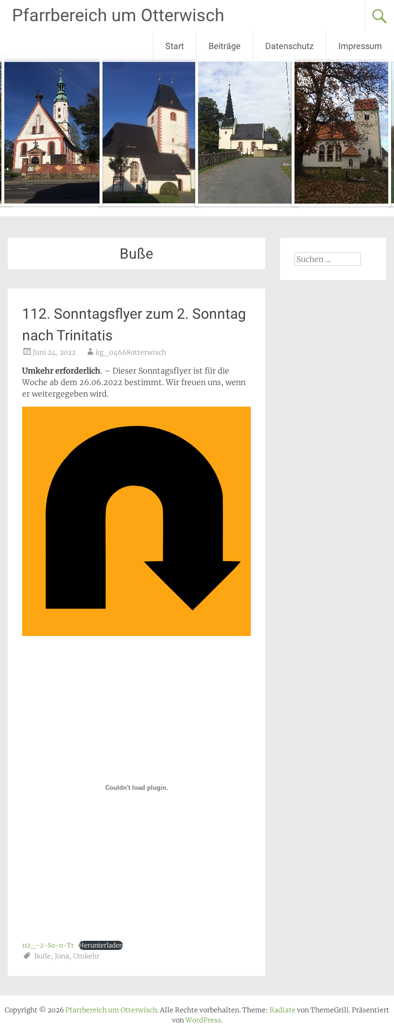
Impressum (360, 46)
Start (174, 46)
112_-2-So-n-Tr (48, 945)
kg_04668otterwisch (131, 352)
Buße (42, 956)
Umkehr (86, 956)
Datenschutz (289, 46)
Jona (62, 956)
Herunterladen (101, 945)
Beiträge (225, 46)
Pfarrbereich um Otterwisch (118, 15)
